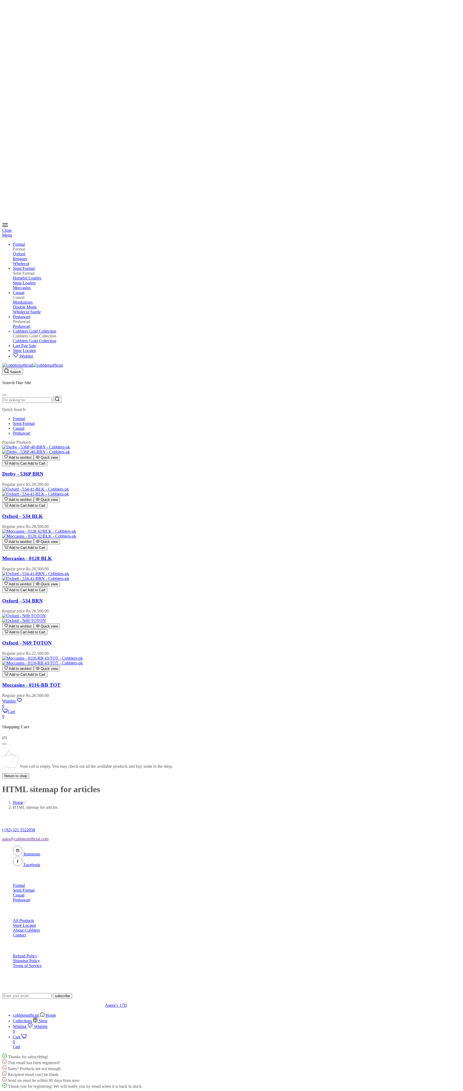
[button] (18, 457)
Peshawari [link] (21, 321)
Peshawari (21, 433)
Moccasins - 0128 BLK (27, 558)
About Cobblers (26, 930)
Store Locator (24, 925)
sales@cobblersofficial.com (25, 839)
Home (18, 802)
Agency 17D (116, 1005)
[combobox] (27, 400)
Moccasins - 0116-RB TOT (31, 685)
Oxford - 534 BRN (22, 601)
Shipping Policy (26, 960)
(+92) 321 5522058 (18, 830)
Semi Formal (24, 423)
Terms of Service (27, 965)
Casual (18, 428)
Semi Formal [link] (24, 273)
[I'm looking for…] (57, 399)
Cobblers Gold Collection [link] (34, 336)
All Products (23, 920)
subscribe (62, 996)
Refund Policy (25, 956)
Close (7, 230)
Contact (19, 935)
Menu (7, 235)
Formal (19, 418)
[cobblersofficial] (32, 365)
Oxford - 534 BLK (22, 516)
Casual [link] (18, 297)
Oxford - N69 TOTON (27, 643)
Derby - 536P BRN (22, 474)
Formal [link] (19, 249)
